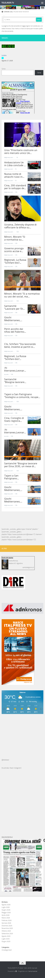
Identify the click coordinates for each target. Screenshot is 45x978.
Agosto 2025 (6, 936)
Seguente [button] (39, 840)
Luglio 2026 (6, 907)
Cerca (3, 69)
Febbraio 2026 (6, 920)
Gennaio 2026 (6, 923)
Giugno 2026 (6, 910)
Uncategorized (7, 950)
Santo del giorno (7, 558)
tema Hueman (33, 971)
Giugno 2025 (6, 941)
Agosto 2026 (6, 905)
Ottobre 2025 (6, 931)
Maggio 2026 (6, 913)
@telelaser (5, 760)
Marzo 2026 (6, 918)
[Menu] (42, 2)
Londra (4, 55)
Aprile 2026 (5, 915)
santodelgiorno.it (28, 567)
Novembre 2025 (7, 928)
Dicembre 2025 (7, 926)
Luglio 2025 (6, 939)
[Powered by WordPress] (16, 971)
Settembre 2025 (7, 934)
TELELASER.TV (7, 2)
